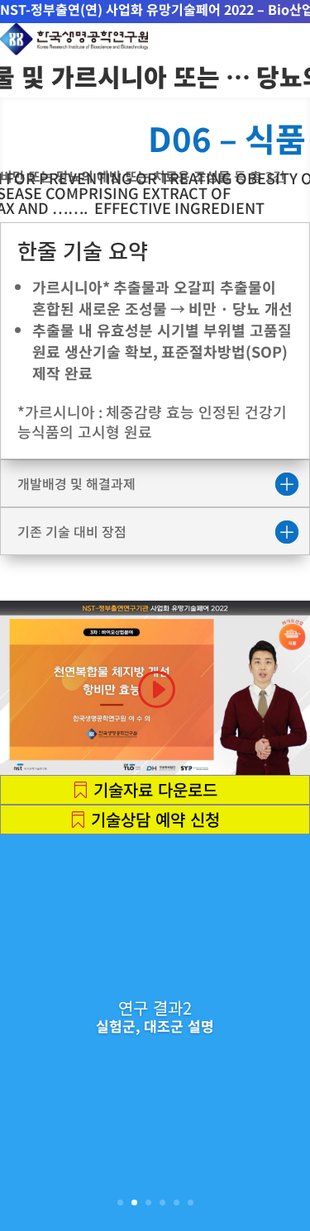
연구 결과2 (155, 1007)
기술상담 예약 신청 (155, 819)
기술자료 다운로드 (155, 789)
